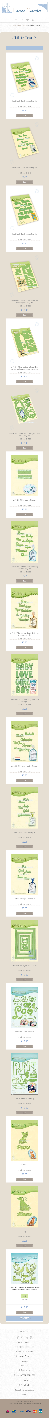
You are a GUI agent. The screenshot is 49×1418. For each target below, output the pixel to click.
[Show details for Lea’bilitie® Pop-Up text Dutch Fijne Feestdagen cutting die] (24, 276)
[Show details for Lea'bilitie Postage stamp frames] (24, 941)
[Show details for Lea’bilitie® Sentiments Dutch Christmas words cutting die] (24, 608)
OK (24, 1296)
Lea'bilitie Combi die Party (24, 1098)
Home (9, 25)
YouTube (31, 1337)
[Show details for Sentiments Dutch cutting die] (24, 808)
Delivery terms (24, 1370)
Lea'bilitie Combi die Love (24, 1032)
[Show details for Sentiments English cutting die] (24, 874)
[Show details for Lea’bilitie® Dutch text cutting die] (24, 76)
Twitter (22, 1337)
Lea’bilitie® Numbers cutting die (24, 500)
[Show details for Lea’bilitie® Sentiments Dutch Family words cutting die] (24, 542)
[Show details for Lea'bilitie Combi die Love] (24, 1007)
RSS (26, 1337)
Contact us (24, 1380)
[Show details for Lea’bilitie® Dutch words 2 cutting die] (24, 741)
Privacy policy (25, 1361)
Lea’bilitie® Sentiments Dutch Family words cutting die (24, 568)
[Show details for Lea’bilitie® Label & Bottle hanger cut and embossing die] (24, 409)
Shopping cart (27, 19)
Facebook (17, 1337)
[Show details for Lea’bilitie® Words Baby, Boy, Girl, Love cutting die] (24, 675)
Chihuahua (24, 1165)
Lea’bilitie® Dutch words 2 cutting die (24, 766)
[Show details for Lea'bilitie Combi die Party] (24, 1074)
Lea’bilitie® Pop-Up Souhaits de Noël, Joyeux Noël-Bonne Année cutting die (24, 368)
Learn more (24, 1300)
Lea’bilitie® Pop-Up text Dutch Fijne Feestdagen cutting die (24, 302)
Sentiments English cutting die (25, 899)
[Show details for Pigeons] (24, 1273)
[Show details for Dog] (24, 1207)
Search (24, 1394)
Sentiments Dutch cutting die (24, 832)
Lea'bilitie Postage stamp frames (24, 965)
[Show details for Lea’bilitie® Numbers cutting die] (24, 475)
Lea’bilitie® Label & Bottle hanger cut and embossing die (24, 435)
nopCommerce (28, 1401)
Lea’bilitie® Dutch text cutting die (24, 101)
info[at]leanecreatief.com (24, 1347)
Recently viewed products (24, 1390)
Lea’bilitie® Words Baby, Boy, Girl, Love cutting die (24, 700)
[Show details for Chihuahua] (24, 1140)
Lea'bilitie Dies (19, 25)
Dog (24, 1231)
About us (24, 1365)
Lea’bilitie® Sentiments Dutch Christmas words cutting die (24, 634)
